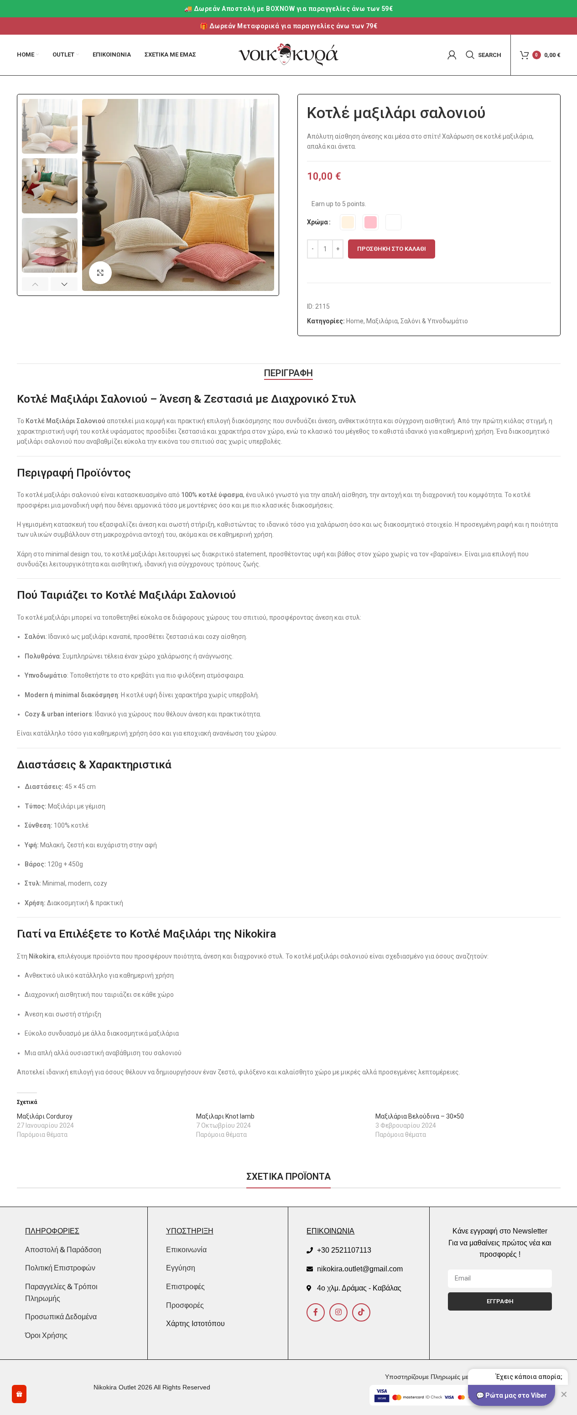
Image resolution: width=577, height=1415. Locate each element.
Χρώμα (317, 222)
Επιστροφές (185, 1287)
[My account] (452, 55)
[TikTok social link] (361, 1312)
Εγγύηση (180, 1268)
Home (355, 321)
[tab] (288, 373)
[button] (35, 284)
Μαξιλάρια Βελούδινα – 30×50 (419, 1116)
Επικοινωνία (186, 1250)
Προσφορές (185, 1305)
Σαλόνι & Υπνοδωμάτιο (434, 321)
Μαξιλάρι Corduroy (45, 1116)
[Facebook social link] (316, 1312)
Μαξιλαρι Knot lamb (225, 1116)
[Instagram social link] (338, 1312)
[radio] (348, 222)
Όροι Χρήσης (46, 1335)
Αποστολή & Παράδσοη (63, 1249)
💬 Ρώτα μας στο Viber (511, 1395)
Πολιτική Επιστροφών (60, 1267)
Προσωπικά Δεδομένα (61, 1316)
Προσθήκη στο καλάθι (391, 248)
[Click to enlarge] (100, 272)
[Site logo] (288, 54)
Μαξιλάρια (382, 321)
